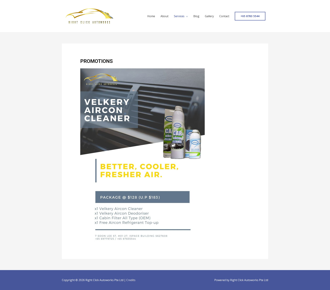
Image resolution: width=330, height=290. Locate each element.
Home (151, 16)
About (164, 16)
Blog (196, 16)
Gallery (209, 16)
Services (179, 16)
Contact (224, 16)
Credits (130, 280)
